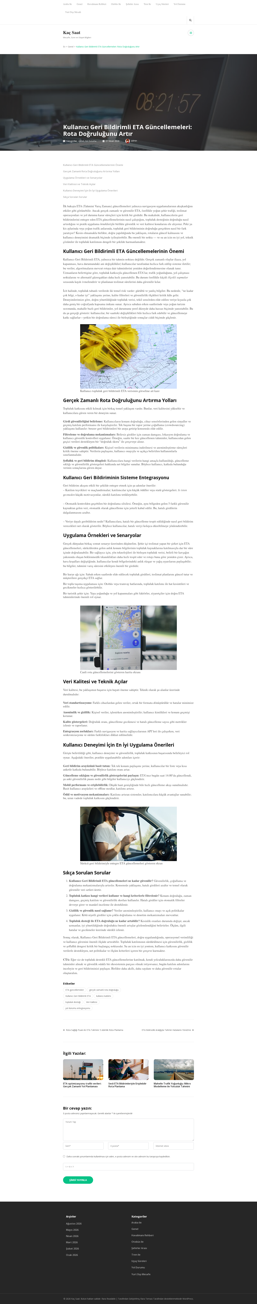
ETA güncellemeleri (74, 989)
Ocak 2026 (72, 1255)
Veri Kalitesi (91, 1002)
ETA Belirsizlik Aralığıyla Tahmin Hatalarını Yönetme (166, 1030)
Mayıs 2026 (72, 1229)
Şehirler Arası (132, 3)
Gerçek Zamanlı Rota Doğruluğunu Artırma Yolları (91, 171)
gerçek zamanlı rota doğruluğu (104, 989)
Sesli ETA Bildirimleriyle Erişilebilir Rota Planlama (127, 1085)
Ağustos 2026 (74, 1223)
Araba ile (67, 3)
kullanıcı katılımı (103, 996)
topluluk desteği (73, 1002)
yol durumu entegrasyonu (77, 1008)
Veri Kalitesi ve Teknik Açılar (79, 184)
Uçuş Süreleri (162, 3)
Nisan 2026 (72, 1236)
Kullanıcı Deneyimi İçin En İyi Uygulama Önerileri (90, 190)
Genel (79, 3)
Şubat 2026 (72, 1248)
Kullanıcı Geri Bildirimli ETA (78, 996)
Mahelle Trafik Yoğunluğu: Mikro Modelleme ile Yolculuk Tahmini (172, 1085)
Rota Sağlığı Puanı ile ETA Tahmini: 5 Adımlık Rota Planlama (94, 1030)
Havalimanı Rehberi (96, 3)
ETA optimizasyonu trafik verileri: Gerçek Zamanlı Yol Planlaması (82, 1085)
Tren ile (147, 3)
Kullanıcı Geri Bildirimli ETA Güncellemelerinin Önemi (93, 165)
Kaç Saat (71, 32)
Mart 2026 (72, 1242)
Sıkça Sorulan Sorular (75, 197)
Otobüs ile (116, 3)
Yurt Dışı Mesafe (73, 12)
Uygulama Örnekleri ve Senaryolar (82, 177)
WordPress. (187, 1298)
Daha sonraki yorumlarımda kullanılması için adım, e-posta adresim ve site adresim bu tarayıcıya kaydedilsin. (118, 1156)
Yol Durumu (179, 3)
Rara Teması (146, 1298)
